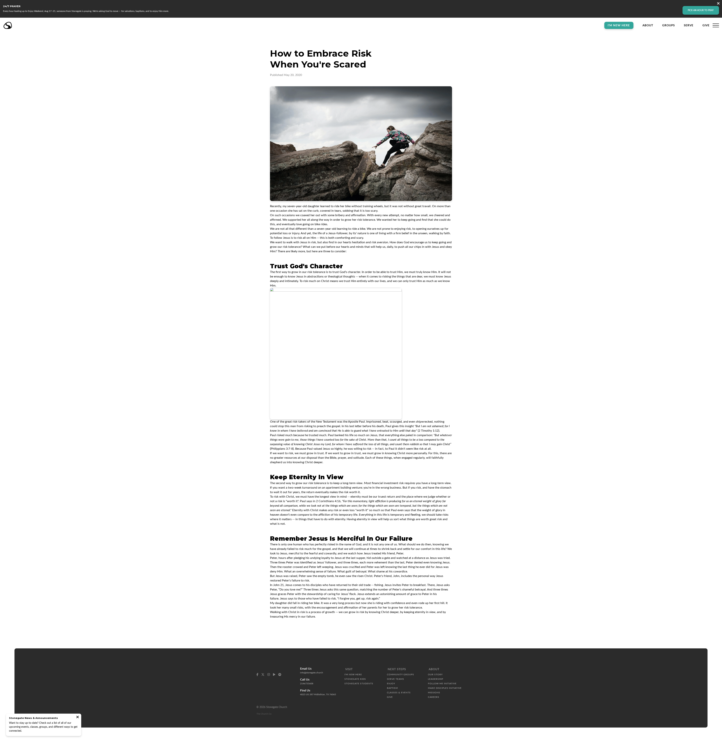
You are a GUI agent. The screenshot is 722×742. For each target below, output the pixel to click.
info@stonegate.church (311, 673)
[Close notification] (77, 717)
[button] (716, 25)
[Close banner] (718, 4)
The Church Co (264, 714)
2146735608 (306, 683)
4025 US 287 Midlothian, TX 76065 (318, 694)
